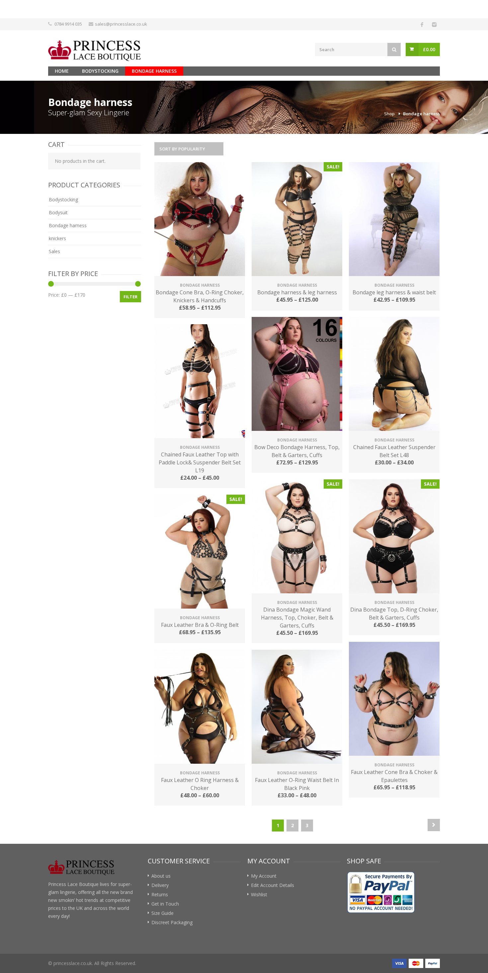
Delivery (160, 885)
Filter (130, 297)
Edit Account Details (272, 885)
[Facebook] (422, 24)
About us (161, 876)
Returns (159, 894)
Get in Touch (165, 904)
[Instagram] (434, 24)
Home (62, 71)
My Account (264, 876)
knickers (57, 238)
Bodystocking (100, 71)
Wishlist (259, 894)
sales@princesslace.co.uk (121, 24)
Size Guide (162, 913)
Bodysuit (58, 212)
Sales (54, 251)
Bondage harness (154, 71)
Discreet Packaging (172, 922)
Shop (389, 114)
